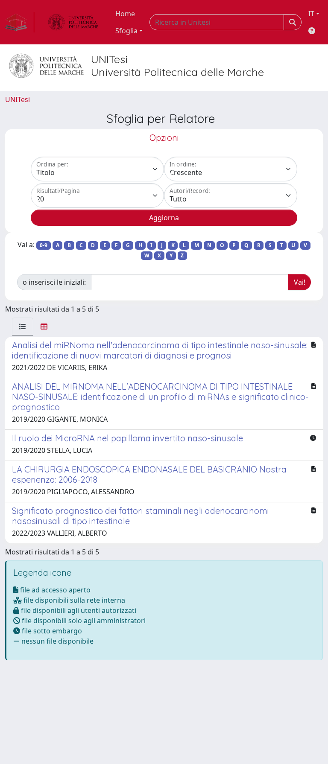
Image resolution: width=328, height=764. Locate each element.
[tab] (22, 326)
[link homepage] (19, 22)
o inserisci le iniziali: (54, 282)
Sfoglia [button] (126, 30)
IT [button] (311, 13)
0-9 (43, 245)
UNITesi (17, 99)
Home (125, 13)
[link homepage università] (73, 22)
